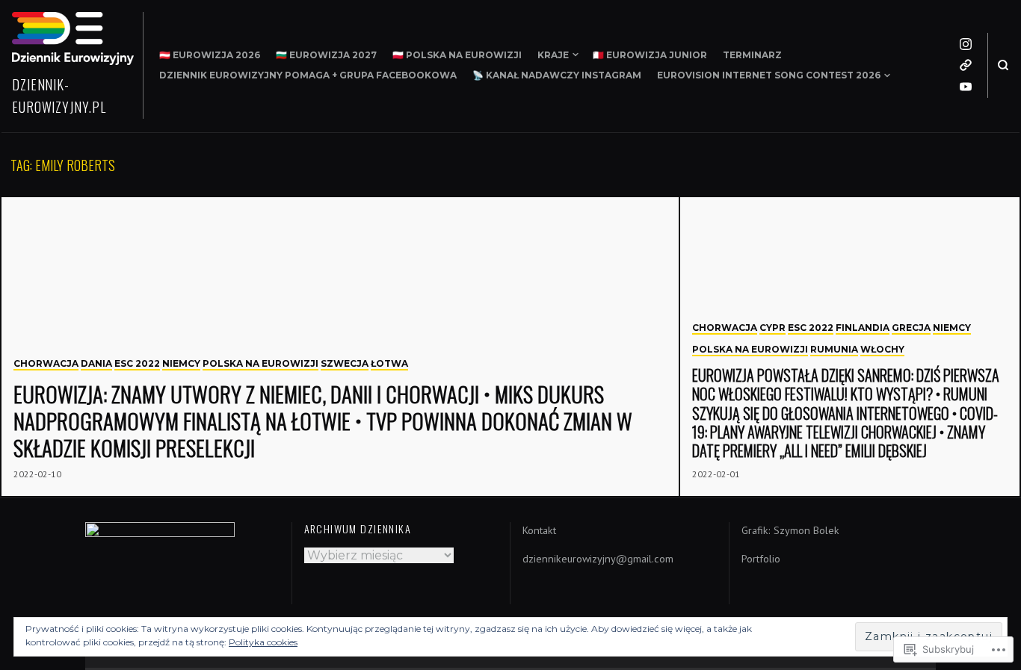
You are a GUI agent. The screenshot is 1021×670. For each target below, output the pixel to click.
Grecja (911, 327)
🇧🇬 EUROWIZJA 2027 (326, 55)
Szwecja (344, 363)
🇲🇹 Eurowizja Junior (650, 55)
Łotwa (389, 363)
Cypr (772, 327)
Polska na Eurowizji (260, 363)
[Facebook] (966, 65)
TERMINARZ (752, 55)
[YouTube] (966, 87)
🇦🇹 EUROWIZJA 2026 (209, 55)
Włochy (882, 349)
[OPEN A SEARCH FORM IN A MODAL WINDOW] (1003, 65)
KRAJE (553, 55)
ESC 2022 (137, 363)
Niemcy (181, 363)
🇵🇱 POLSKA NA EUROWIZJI (457, 55)
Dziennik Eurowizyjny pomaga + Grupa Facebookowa (308, 75)
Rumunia (834, 349)
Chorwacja (45, 363)
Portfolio (760, 558)
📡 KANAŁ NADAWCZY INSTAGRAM (556, 75)
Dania (96, 363)
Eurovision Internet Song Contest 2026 (768, 75)
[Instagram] (966, 44)
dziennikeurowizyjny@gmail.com (597, 558)
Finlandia (862, 327)
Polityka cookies (263, 642)
